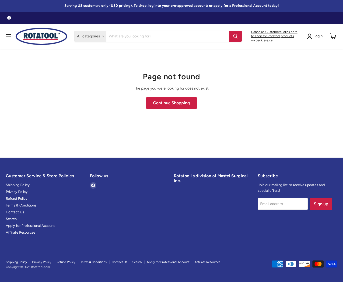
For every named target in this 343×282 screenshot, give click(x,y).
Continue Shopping (171, 102)
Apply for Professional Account (30, 226)
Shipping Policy (18, 185)
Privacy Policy (17, 192)
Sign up (321, 203)
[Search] (235, 36)
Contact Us (15, 212)
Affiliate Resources (20, 232)
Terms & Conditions (21, 205)
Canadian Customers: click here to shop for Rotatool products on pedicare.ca (274, 36)
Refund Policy (16, 198)
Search (11, 219)
